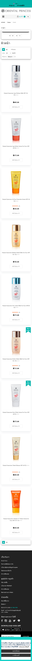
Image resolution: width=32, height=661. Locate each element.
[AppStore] (6, 629)
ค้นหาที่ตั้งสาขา (5, 601)
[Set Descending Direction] (15, 57)
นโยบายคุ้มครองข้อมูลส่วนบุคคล (9, 567)
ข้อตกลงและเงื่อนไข (6, 570)
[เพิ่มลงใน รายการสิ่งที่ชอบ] (28, 88)
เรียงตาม (4, 56)
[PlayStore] (16, 629)
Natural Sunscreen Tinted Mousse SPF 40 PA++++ (16, 465)
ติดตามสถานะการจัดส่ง (7, 592)
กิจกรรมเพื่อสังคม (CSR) (7, 564)
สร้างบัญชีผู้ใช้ (20, 5)
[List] (6, 49)
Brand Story (4, 560)
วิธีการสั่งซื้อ (4, 582)
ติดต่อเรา (3, 604)
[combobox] (28, 16)
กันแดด (9, 22)
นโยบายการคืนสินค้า (6, 585)
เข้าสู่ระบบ (11, 5)
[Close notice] (28, 642)
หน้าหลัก (3, 22)
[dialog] (16, 649)
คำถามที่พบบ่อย (5, 574)
